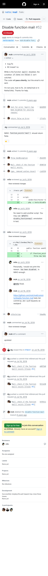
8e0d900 (43, 107)
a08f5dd (43, 366)
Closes (28, 369)
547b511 (43, 402)
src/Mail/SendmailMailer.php (23, 244)
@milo (16, 284)
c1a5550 (43, 171)
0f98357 (28, 350)
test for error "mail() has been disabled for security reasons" (22, 109)
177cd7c (43, 118)
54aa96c (43, 314)
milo (9, 179)
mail (15, 12)
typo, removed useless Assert (23, 171)
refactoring (15, 314)
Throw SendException (19, 158)
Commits (28, 47)
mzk (4, 37)
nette (8, 12)
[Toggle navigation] (4, 4)
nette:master (8, 40)
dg (6, 127)
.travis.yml (18, 190)
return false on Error (20, 118)
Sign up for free (12, 425)
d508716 (43, 165)
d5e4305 (43, 158)
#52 (33, 369)
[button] (10, 57)
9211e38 (43, 384)
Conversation (12, 47)
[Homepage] (24, 4)
